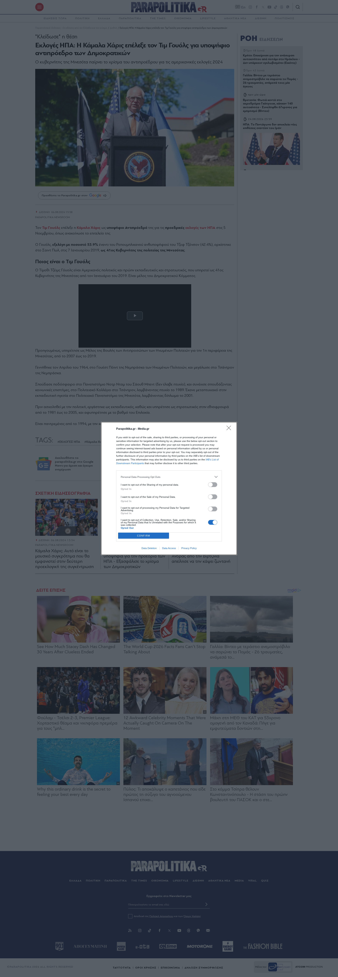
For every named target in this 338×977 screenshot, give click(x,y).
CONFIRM (143, 535)
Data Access (169, 548)
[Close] (230, 429)
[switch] (212, 484)
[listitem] (169, 477)
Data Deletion (149, 548)
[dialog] (169, 488)
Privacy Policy (189, 548)
